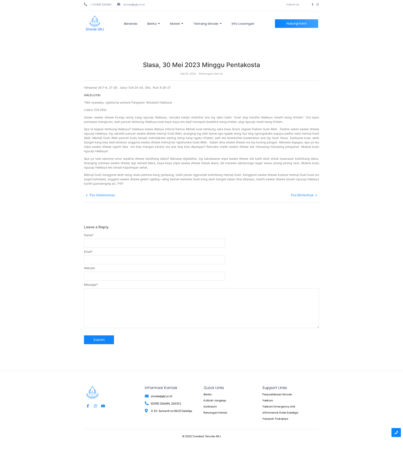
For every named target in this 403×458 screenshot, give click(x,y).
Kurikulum (210, 407)
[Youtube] (103, 406)
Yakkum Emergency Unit (278, 407)
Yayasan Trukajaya (275, 419)
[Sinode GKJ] (94, 21)
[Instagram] (317, 4)
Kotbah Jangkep (215, 400)
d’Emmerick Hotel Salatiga (280, 413)
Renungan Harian (215, 413)
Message (91, 284)
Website (89, 268)
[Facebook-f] (312, 4)
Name (89, 235)
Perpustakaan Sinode (277, 394)
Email (88, 251)
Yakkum (267, 400)
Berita (208, 394)
